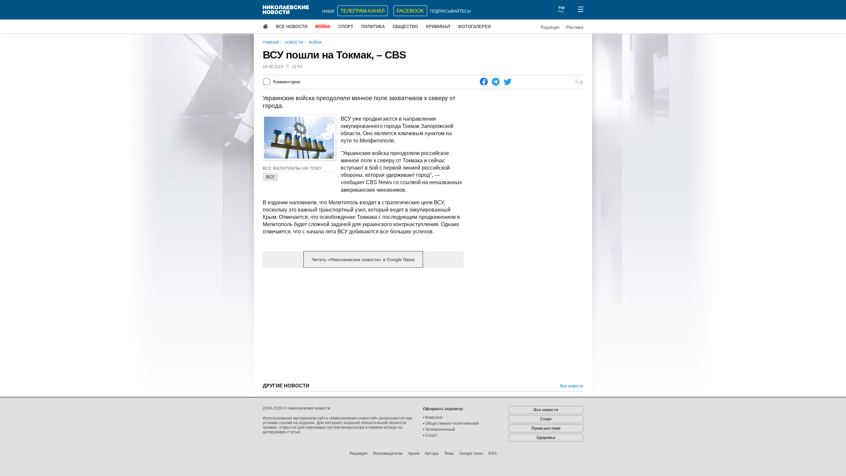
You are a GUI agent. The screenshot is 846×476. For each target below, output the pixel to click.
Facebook (410, 11)
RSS (492, 453)
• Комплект (433, 417)
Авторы (432, 453)
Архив (413, 453)
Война (322, 26)
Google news (471, 453)
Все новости (291, 26)
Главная (271, 42)
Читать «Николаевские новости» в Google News (363, 259)
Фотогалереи (474, 26)
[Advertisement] (363, 324)
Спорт (345, 26)
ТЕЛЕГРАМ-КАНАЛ (362, 11)
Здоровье (546, 437)
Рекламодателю (388, 453)
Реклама (574, 27)
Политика (373, 26)
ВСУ (270, 177)
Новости (294, 42)
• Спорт (430, 435)
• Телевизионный (439, 429)
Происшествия (545, 428)
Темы (449, 453)
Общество (405, 26)
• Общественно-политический (451, 423)
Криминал (438, 26)
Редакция (550, 27)
